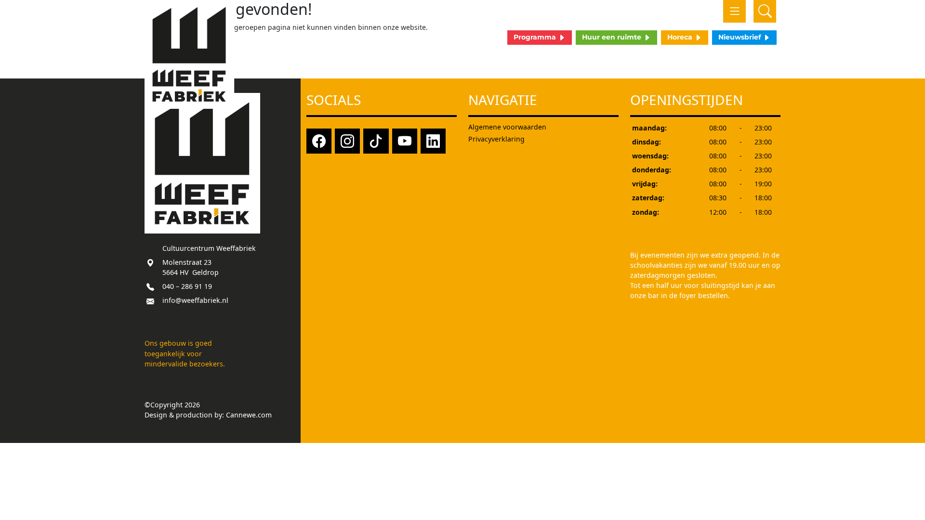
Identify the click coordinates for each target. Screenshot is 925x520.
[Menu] (734, 11)
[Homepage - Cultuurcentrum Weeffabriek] (190, 54)
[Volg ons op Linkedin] (433, 140)
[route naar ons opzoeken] (150, 262)
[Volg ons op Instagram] (347, 140)
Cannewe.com (249, 414)
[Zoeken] (764, 11)
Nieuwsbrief (740, 37)
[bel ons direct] (150, 286)
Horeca (680, 37)
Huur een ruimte (612, 37)
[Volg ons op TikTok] (376, 140)
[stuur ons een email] (150, 300)
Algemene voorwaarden (507, 126)
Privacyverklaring (496, 138)
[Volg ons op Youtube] (404, 140)
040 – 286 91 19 (187, 286)
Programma (536, 37)
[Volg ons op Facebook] (319, 140)
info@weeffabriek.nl (195, 300)
